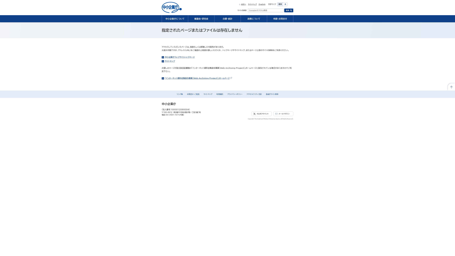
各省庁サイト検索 (272, 94)
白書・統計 (227, 19)
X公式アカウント (263, 114)
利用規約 (219, 94)
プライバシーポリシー (234, 94)
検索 (287, 10)
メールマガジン (284, 114)
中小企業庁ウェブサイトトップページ (180, 57)
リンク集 (180, 94)
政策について (254, 19)
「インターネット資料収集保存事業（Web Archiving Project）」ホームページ (197, 78)
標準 (280, 4)
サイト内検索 (242, 10)
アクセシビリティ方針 (254, 94)
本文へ (243, 4)
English (262, 4)
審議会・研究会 (201, 19)
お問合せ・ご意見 (193, 94)
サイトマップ (252, 4)
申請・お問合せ (280, 19)
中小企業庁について (175, 19)
